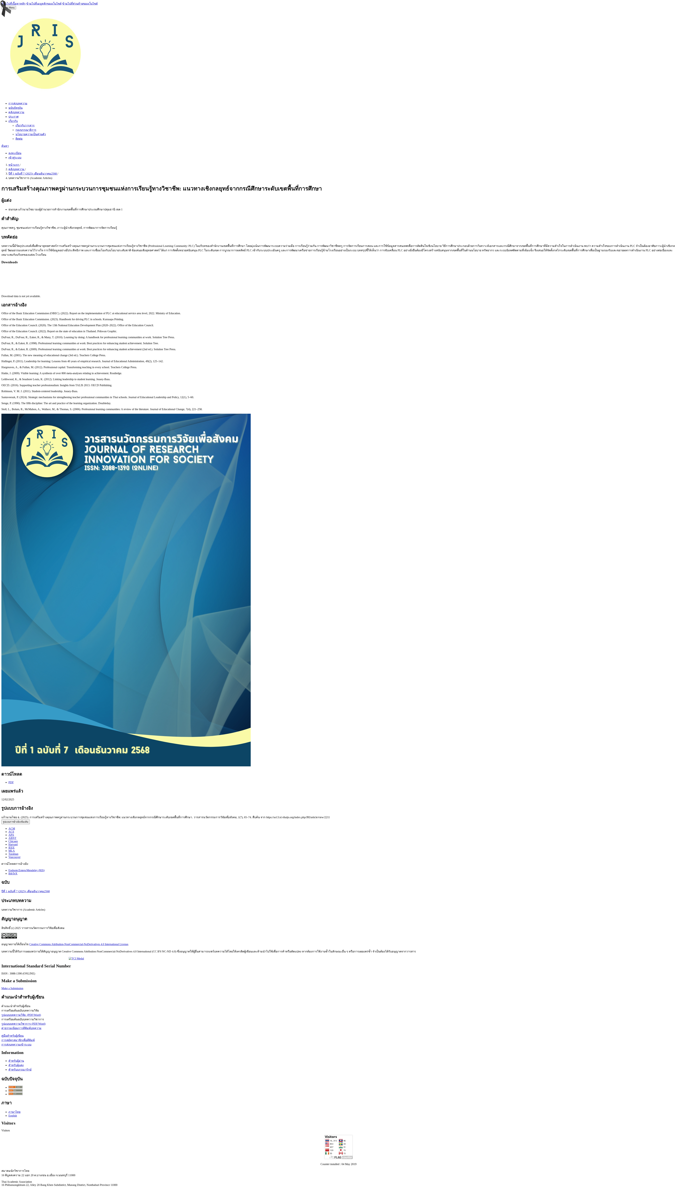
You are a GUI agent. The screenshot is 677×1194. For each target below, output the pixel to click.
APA (11, 834)
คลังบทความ (16, 112)
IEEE (11, 847)
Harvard (13, 844)
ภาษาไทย (14, 1111)
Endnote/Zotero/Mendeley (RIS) (26, 870)
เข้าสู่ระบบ (14, 157)
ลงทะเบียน (14, 153)
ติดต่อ (19, 138)
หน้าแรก (14, 164)
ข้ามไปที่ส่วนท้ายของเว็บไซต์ (80, 3)
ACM (11, 828)
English (12, 1115)
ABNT (12, 838)
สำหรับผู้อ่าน (16, 1060)
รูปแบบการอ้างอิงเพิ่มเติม (15, 822)
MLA (11, 850)
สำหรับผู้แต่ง (16, 1065)
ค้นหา (5, 145)
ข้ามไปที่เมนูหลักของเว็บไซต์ (44, 3)
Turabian (13, 853)
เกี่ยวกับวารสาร (25, 125)
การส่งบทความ (17, 103)
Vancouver (14, 857)
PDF (11, 782)
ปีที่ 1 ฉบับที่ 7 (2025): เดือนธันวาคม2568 (32, 173)
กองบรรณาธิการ (26, 129)
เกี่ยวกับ (13, 121)
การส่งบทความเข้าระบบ (16, 1044)
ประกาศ (13, 116)
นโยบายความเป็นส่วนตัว (31, 134)
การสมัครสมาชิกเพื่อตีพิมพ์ (18, 1040)
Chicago (13, 841)
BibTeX (12, 873)
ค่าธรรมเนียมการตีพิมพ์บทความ (21, 1028)
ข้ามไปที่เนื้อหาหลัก (13, 3)
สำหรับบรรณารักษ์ (20, 1069)
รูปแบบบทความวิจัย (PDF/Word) (21, 1014)
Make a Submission (12, 988)
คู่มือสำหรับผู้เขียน (12, 1035)
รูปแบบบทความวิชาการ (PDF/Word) (23, 1023)
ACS (11, 831)
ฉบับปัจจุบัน (15, 107)
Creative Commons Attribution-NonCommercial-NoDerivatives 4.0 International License (78, 944)
